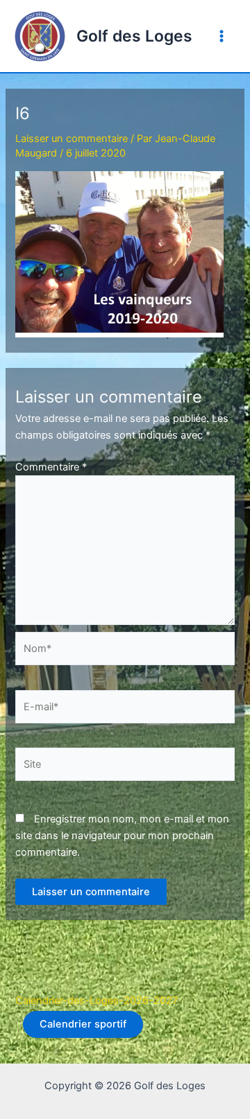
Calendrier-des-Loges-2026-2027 (96, 1000)
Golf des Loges (134, 36)
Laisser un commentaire (71, 138)
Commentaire (51, 467)
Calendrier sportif (83, 1024)
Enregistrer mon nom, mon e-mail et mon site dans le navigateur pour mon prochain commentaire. (122, 835)
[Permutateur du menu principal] (221, 36)
